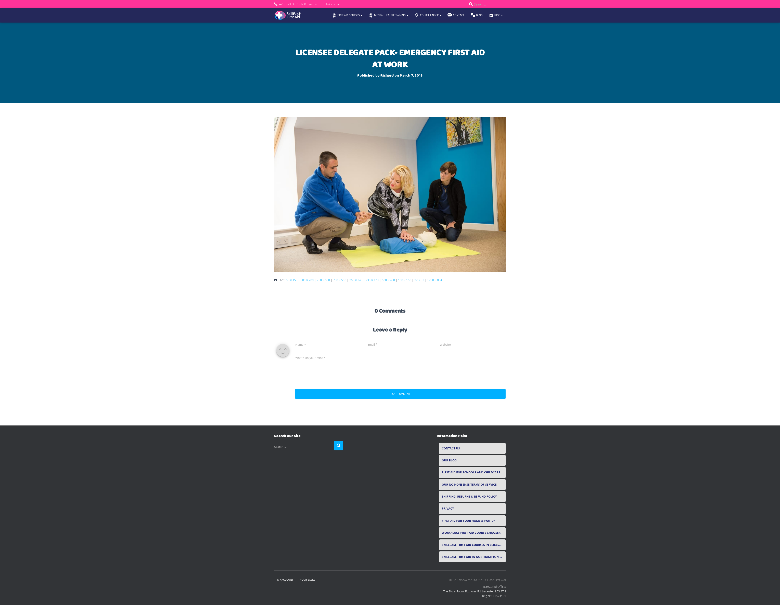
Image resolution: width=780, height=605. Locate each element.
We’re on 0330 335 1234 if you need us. (301, 4)
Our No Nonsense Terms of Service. (469, 484)
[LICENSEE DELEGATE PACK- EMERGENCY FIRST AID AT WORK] (390, 194)
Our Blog (449, 460)
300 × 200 (307, 280)
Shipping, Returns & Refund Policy (469, 496)
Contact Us (451, 448)
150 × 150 (290, 280)
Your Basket (308, 579)
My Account (285, 579)
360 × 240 (355, 280)
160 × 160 (404, 280)
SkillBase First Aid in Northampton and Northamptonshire (474, 557)
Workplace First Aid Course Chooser (471, 533)
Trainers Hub (333, 4)
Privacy (448, 508)
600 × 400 (388, 280)
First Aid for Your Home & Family (468, 521)
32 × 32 (419, 280)
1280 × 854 (434, 280)
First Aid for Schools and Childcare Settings (474, 472)
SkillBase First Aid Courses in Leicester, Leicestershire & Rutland (474, 545)
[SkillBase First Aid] (288, 15)
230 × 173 (372, 280)
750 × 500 (323, 280)
